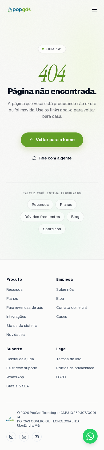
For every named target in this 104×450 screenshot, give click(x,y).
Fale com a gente (55, 158)
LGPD (61, 377)
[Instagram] (11, 437)
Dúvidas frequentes (42, 216)
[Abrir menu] (94, 9)
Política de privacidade (75, 368)
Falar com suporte (21, 368)
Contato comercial (71, 307)
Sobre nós (52, 229)
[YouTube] (37, 437)
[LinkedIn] (24, 437)
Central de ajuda (20, 359)
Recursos (40, 204)
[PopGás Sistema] (19, 9)
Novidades (15, 334)
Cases (61, 316)
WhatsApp (15, 377)
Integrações (16, 316)
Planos (66, 204)
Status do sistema (21, 325)
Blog (75, 216)
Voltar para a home (55, 139)
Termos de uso (69, 359)
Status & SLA (17, 386)
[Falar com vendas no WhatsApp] (90, 436)
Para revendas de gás (24, 307)
